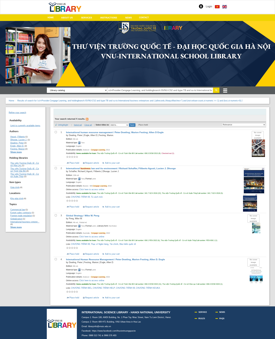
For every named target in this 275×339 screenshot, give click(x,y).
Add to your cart (112, 163)
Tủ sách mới (97, 197)
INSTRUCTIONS (108, 17)
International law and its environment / (121, 168)
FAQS (221, 318)
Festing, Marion (17, 149)
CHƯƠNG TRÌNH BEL (81, 288)
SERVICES (86, 17)
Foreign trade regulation (21, 215)
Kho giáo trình (16, 198)
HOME (51, 17)
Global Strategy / (82, 215)
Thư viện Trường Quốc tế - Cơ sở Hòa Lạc (24, 164)
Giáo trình (14, 187)
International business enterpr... (24, 222)
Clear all (88, 125)
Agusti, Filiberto (17, 137)
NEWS (128, 17)
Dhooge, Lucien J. (18, 140)
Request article (92, 163)
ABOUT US (67, 17)
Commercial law (17, 209)
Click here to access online (91, 189)
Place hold (143, 125)
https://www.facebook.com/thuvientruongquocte (114, 331)
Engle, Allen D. (17, 146)
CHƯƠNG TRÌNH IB (80, 197)
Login (209, 6)
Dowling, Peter (17, 143)
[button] (200, 6)
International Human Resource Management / (115, 259)
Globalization (16, 219)
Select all (78, 125)
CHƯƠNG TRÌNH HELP (104, 288)
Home (11, 100)
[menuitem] (224, 7)
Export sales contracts (20, 212)
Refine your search (17, 112)
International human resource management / (115, 132)
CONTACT (144, 17)
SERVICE (202, 312)
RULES (201, 318)
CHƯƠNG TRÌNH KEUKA (148, 288)
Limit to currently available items (25, 125)
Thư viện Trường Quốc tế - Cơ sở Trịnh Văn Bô (24, 169)
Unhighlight (63, 125)
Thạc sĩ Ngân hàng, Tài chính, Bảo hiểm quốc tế (113, 244)
